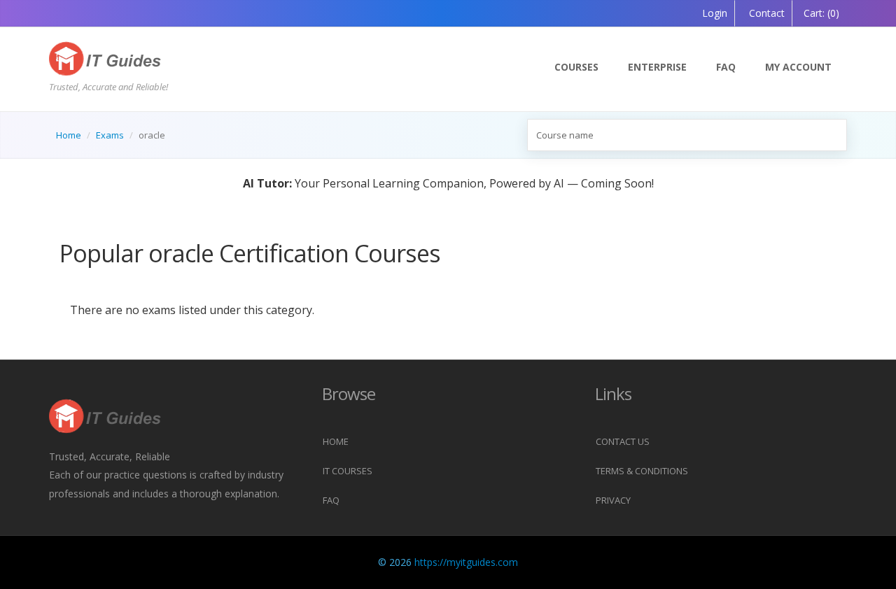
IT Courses (347, 470)
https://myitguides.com (466, 562)
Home (68, 135)
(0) (821, 13)
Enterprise (657, 66)
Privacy (613, 500)
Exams (110, 135)
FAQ (726, 66)
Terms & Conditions (642, 470)
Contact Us (623, 441)
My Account (798, 66)
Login (714, 13)
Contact (765, 13)
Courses (576, 66)
